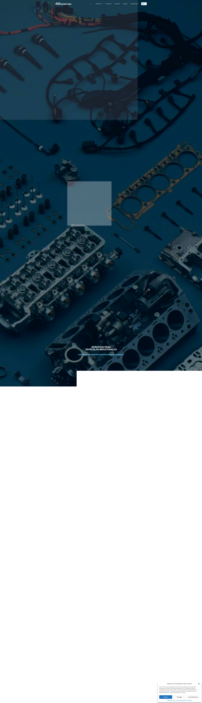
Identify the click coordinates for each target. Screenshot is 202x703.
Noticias (125, 4)
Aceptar (165, 697)
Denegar (179, 697)
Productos (108, 4)
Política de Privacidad (181, 700)
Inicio (91, 4)
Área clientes (134, 4)
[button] (199, 684)
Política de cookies (171, 700)
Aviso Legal (189, 700)
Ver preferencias (193, 697)
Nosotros (98, 4)
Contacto (117, 4)
